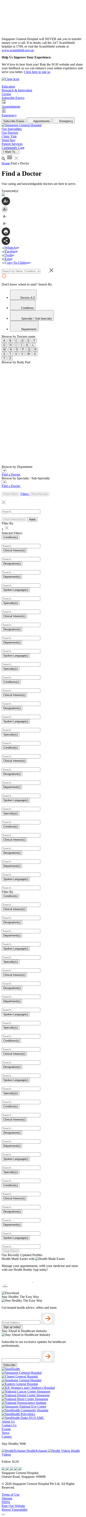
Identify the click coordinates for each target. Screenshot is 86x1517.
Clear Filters (10, 494)
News (5, 1433)
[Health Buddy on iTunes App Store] (17, 1281)
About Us (8, 1421)
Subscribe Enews (13, 121)
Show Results (39, 494)
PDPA (6, 1502)
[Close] (3, 1514)
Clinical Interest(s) (14, 550)
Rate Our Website (13, 1506)
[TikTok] (16, 1469)
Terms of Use (10, 1494)
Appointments (41, 121)
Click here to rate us (37, 72)
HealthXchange (37, 1451)
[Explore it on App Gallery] (17, 1289)
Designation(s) (12, 563)
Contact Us (9, 1425)
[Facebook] (4, 1469)
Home (6, 163)
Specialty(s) (10, 603)
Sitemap (7, 1498)
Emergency (65, 121)
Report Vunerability (15, 1509)
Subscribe (9, 1365)
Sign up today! (12, 1327)
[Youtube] (8, 1469)
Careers (7, 1436)
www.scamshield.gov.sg (18, 50)
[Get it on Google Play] (48, 1281)
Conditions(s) (11, 681)
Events (6, 1429)
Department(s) (11, 576)
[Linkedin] (20, 1469)
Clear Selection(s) (14, 519)
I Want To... (10, 151)
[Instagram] (12, 1469)
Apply (32, 519)
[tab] (23, 295)
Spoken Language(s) (15, 589)
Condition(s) (10, 537)
